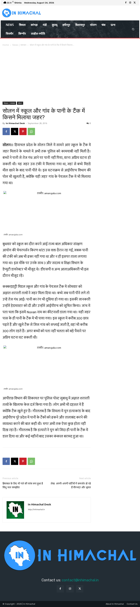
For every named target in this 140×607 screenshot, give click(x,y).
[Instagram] (130, 3)
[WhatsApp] (31, 131)
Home (6, 44)
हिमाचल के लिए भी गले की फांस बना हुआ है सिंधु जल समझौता (23, 485)
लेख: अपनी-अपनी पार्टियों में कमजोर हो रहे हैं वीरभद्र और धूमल (71, 485)
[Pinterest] (23, 131)
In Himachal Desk (15, 123)
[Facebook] (126, 3)
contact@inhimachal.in (80, 580)
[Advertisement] (70, 74)
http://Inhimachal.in (36, 509)
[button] (133, 29)
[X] (134, 3)
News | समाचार (19, 44)
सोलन (20, 103)
